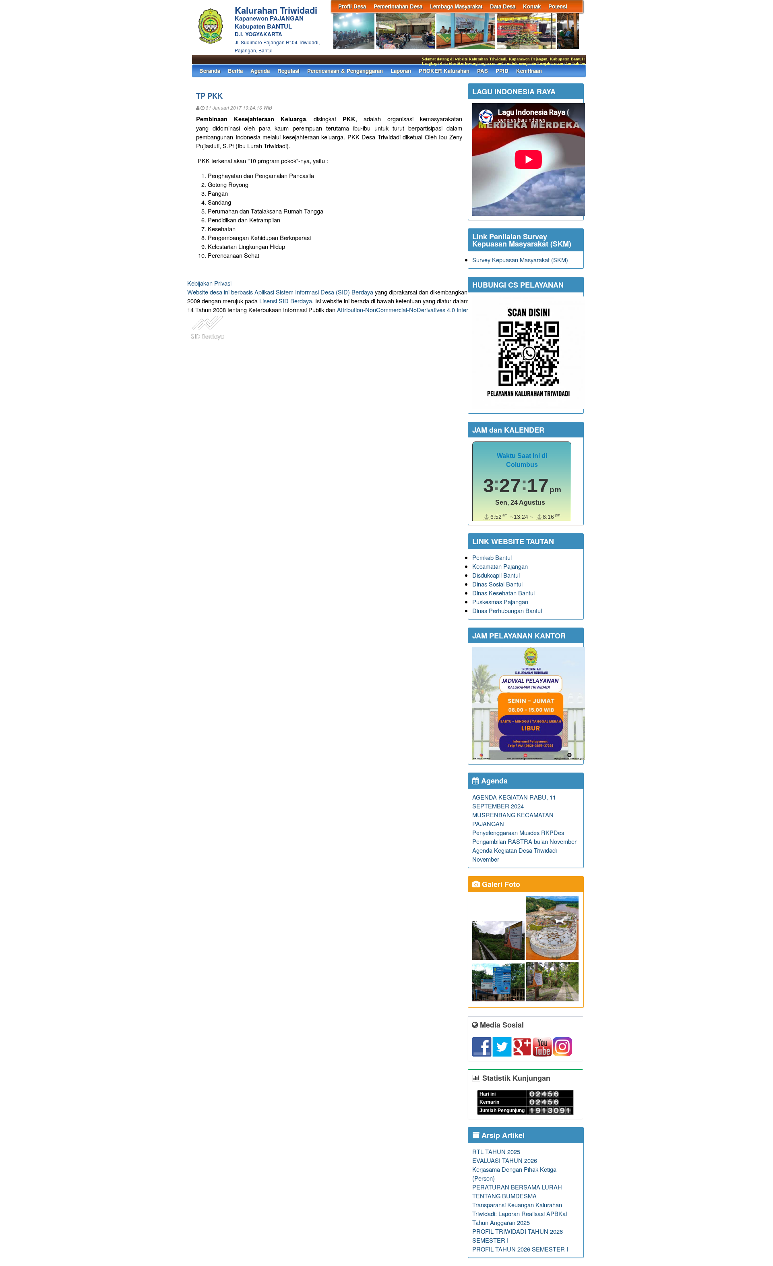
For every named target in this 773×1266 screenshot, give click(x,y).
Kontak (532, 6)
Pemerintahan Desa (398, 6)
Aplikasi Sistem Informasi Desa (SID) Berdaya (313, 292)
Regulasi (288, 71)
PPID (502, 71)
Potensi (557, 6)
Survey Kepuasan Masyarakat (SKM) (520, 259)
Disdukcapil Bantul (496, 575)
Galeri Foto (500, 884)
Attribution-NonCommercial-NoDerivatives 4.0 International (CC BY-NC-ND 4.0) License (450, 309)
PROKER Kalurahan (444, 71)
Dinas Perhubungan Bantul (507, 610)
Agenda (260, 71)
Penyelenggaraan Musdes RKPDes (518, 832)
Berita (235, 71)
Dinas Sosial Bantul (497, 584)
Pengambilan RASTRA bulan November (524, 841)
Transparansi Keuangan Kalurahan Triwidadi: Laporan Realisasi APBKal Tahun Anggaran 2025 (519, 1213)
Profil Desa (352, 6)
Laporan (401, 71)
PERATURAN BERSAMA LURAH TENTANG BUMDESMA (517, 1191)
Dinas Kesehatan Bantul (503, 592)
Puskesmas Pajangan (500, 601)
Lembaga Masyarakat (456, 6)
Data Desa (502, 6)
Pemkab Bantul (492, 557)
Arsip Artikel (502, 1135)
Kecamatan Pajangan (500, 566)
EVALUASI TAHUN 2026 (504, 1160)
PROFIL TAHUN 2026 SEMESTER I (520, 1249)
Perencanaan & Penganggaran (345, 71)
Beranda (209, 71)
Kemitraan (529, 71)
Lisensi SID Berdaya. (286, 300)
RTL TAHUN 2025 (496, 1151)
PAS (482, 71)
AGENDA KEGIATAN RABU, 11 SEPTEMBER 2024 (514, 801)
